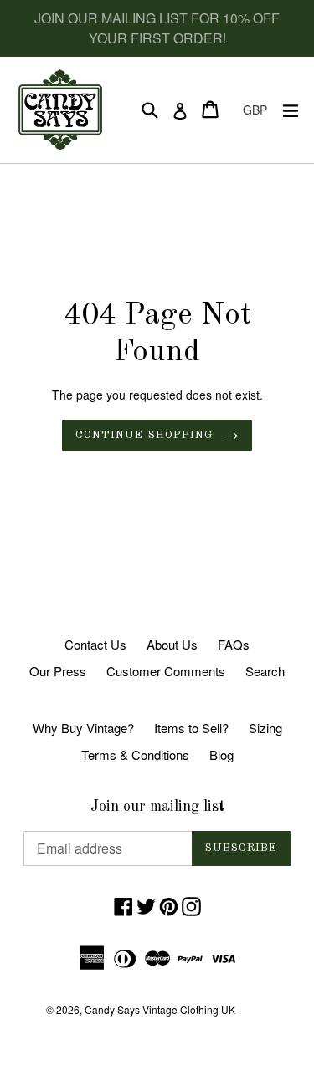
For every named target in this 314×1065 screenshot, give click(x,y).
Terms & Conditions (135, 754)
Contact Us (95, 644)
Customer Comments (165, 671)
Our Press (57, 671)
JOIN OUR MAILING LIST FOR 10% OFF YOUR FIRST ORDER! (157, 28)
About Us (172, 644)
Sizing (265, 727)
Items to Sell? (191, 727)
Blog (221, 754)
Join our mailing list (157, 806)
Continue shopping (144, 435)
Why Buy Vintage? (83, 727)
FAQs (234, 644)
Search (265, 671)
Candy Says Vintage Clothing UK (160, 1009)
